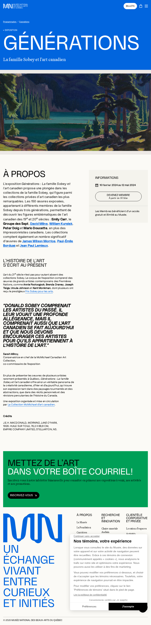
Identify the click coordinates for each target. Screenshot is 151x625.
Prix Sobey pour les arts (39, 291)
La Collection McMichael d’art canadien (31, 404)
